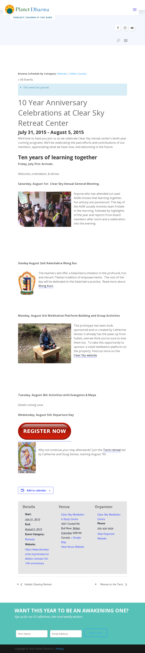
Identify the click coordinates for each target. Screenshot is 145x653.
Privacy (60, 648)
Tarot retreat (112, 450)
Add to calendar (36, 490)
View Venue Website (72, 546)
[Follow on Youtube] (132, 28)
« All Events (25, 80)
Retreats (62, 73)
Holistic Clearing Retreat (38, 584)
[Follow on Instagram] (125, 28)
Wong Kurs (45, 286)
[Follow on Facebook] (118, 28)
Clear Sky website (85, 355)
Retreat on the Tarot (112, 584)
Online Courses (78, 73)
